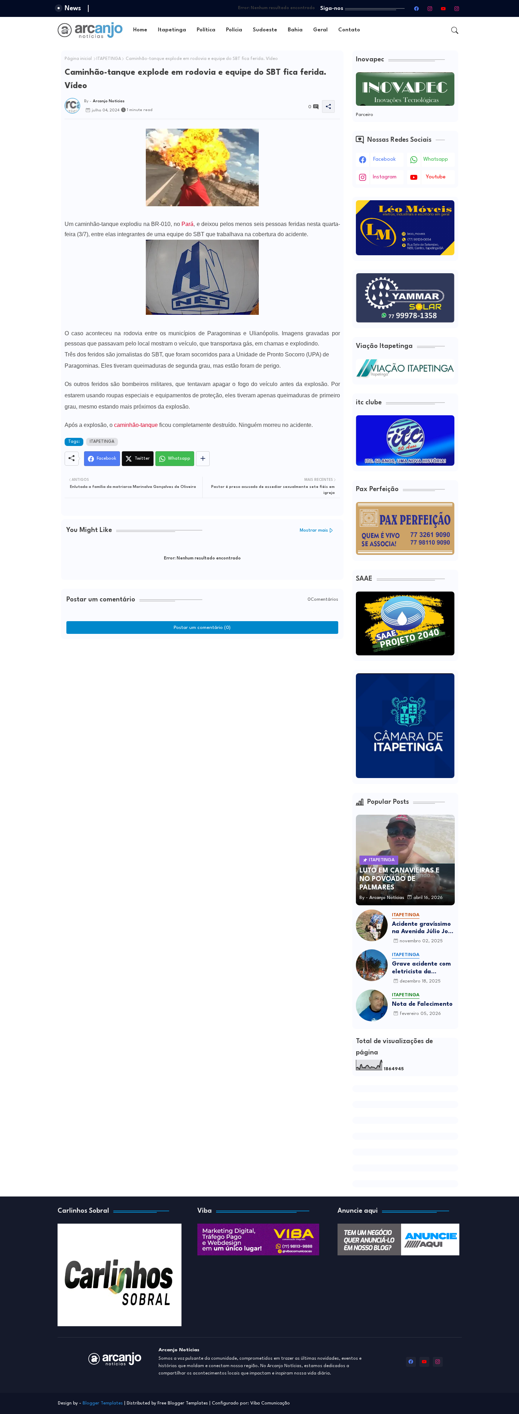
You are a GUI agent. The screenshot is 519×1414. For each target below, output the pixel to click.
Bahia (295, 30)
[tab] (140, 30)
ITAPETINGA (108, 59)
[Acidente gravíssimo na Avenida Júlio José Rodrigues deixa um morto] (372, 925)
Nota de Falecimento (422, 1004)
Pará (187, 224)
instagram (384, 177)
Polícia (234, 30)
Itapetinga (172, 30)
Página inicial (78, 59)
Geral (320, 30)
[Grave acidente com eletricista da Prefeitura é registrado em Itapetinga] (372, 965)
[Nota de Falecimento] (372, 1005)
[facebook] (417, 8)
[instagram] (430, 8)
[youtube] (443, 8)
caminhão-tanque (136, 425)
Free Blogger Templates (182, 1403)
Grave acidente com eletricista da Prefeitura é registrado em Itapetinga (421, 968)
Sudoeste (265, 30)
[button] (455, 30)
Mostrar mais (314, 530)
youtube (436, 177)
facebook (384, 159)
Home (140, 30)
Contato (349, 30)
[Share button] (203, 458)
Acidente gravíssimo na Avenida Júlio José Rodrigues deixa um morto (423, 928)
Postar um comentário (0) (202, 627)
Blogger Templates (103, 1403)
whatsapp (435, 159)
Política (206, 30)
